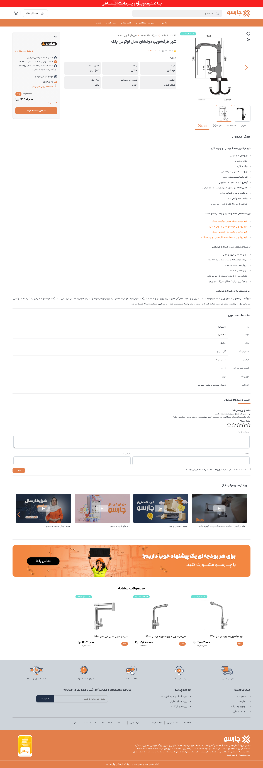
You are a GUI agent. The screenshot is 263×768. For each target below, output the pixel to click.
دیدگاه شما (243, 432)
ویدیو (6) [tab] (202, 125)
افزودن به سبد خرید (36, 110)
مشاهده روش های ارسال (42, 86)
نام (247, 453)
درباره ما (243, 701)
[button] (246, 68)
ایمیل (126, 453)
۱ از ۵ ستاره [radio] (248, 425)
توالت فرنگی (156, 722)
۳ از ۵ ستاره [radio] (239, 425)
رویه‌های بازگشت (179, 706)
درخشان (222, 334)
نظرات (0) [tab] (217, 125)
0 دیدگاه (152, 50)
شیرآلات (112, 22)
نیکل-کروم (221, 359)
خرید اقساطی (39, 69)
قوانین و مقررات (239, 706)
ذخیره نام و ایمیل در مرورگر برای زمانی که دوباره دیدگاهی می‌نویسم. (216, 469)
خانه (174, 35)
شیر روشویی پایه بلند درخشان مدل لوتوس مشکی (224, 237)
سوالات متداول (239, 711)
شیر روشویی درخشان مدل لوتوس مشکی (228, 226)
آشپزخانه (127, 22)
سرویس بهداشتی (146, 22)
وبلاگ (98, 22)
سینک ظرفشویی (137, 722)
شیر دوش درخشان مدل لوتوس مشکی (229, 221)
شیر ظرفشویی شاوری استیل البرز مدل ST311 (165, 636)
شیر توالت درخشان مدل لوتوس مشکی (229, 232)
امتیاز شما (245, 421)
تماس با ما (242, 696)
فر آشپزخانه (107, 722)
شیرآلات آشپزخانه (148, 35)
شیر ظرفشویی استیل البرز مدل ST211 (111, 636)
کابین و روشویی (89, 722)
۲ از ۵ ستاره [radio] (243, 425)
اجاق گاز (187, 722)
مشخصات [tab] (231, 125)
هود (74, 722)
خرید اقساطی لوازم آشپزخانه (174, 696)
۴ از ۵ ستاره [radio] (234, 425)
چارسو (164, 22)
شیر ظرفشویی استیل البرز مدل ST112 (226, 636)
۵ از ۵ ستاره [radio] (229, 425)
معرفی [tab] (243, 125)
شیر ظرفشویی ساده (127, 35)
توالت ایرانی (172, 722)
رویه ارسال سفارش (178, 701)
